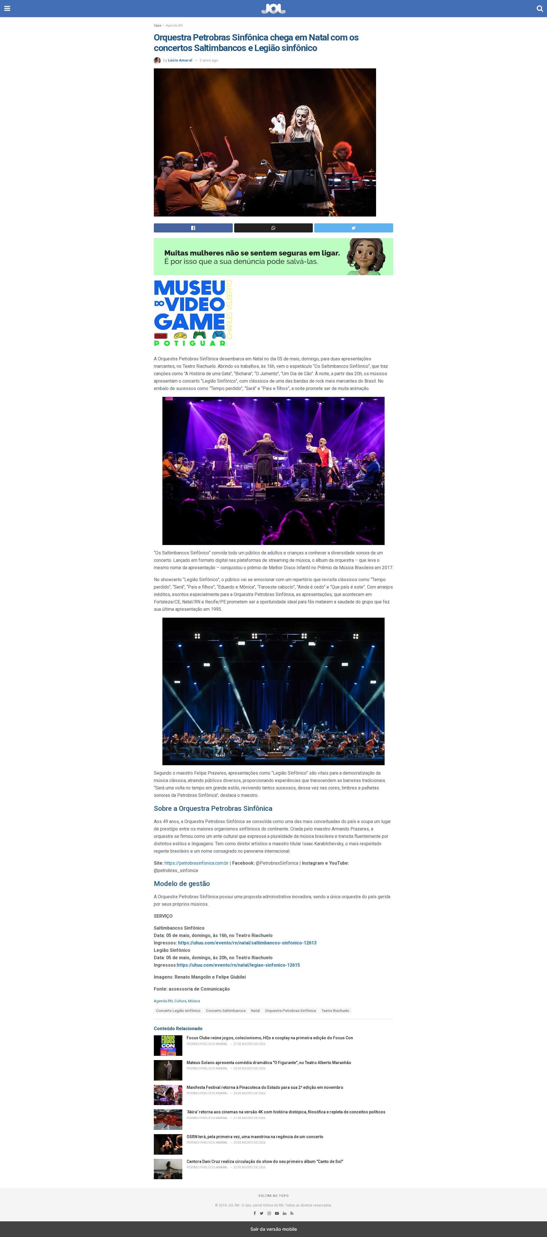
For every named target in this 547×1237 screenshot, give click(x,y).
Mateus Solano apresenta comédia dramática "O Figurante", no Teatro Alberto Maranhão (269, 1062)
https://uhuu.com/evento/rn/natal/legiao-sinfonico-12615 (238, 965)
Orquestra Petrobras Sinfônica (290, 1011)
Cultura (180, 1001)
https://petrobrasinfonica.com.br (196, 863)
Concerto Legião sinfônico (178, 1011)
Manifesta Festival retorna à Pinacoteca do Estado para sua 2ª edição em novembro (265, 1087)
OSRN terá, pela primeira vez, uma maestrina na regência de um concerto (255, 1136)
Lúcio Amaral (180, 60)
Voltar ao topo (273, 1196)
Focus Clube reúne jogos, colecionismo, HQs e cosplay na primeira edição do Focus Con (270, 1038)
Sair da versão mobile (273, 1229)
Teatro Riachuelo (335, 1011)
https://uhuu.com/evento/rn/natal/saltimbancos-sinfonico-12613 (247, 943)
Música (194, 1001)
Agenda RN (174, 25)
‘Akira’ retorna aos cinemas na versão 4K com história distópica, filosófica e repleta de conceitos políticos (286, 1112)
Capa (157, 25)
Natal (255, 1011)
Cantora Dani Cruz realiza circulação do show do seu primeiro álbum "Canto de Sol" (265, 1161)
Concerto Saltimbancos (226, 1011)
